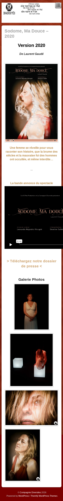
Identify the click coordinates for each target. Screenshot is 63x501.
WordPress (23, 496)
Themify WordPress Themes (44, 496)
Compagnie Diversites (30, 492)
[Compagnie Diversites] (23, 13)
